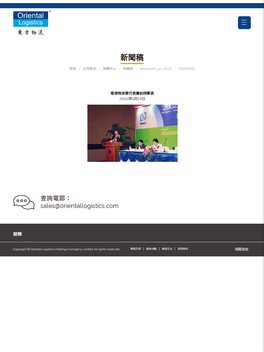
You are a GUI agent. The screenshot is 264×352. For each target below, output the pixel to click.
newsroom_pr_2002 (156, 69)
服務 (17, 234)
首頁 (72, 69)
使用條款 (183, 248)
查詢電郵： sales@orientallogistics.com (79, 202)
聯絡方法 (167, 248)
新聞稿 (128, 69)
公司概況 (89, 69)
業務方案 (135, 248)
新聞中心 (109, 69)
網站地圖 (151, 248)
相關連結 (241, 249)
